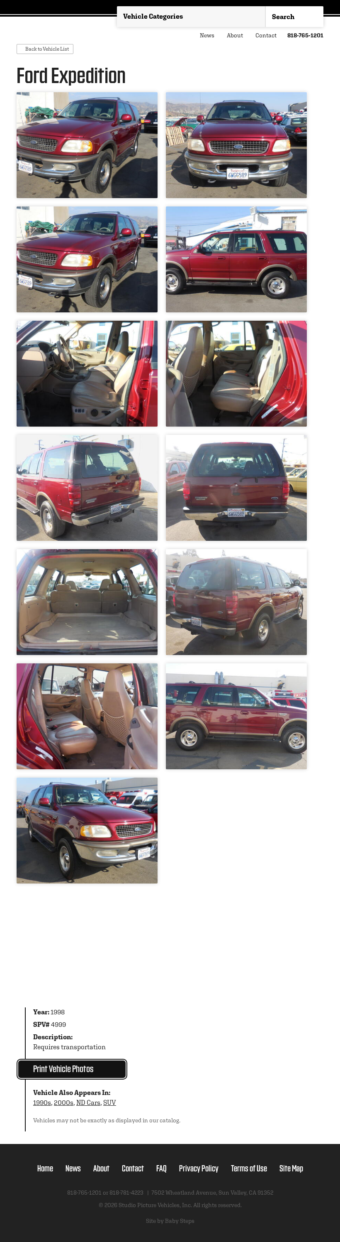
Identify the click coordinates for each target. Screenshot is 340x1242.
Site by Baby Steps (170, 1220)
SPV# (41, 1024)
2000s (63, 1103)
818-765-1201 (305, 35)
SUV (109, 1103)
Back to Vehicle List (47, 49)
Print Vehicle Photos (63, 1068)
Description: (53, 1037)
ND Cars (88, 1103)
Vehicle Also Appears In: (71, 1093)
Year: (41, 1012)
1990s (42, 1103)
